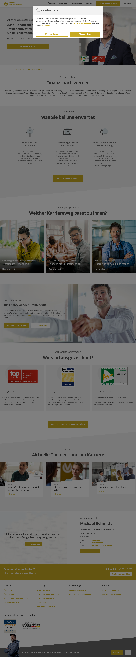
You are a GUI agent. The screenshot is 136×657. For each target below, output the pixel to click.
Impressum (46, 26)
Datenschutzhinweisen (83, 23)
